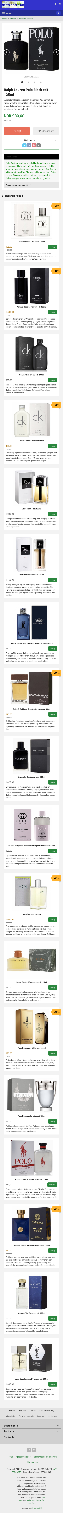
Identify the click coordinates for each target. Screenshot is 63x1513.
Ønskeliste (47, 131)
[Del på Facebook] (29, 145)
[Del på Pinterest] (34, 145)
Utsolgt (17, 131)
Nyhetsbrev (32, 1462)
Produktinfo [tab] (11, 156)
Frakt (10, 1456)
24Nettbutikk (37, 1507)
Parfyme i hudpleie (26, 1416)
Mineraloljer (10, 1416)
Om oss (33, 1410)
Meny (8, 13)
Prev (9, 52)
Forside (4, 18)
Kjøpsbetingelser (23, 1456)
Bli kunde (22, 1410)
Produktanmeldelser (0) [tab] (17, 184)
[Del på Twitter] (24, 145)
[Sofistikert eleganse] (31, 49)
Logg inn (40, 1416)
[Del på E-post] (38, 145)
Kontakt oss (52, 1416)
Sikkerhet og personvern (45, 1456)
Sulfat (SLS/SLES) (46, 1410)
